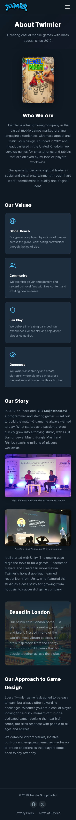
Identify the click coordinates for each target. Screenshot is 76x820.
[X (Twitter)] (42, 804)
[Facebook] (33, 804)
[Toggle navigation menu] (67, 7)
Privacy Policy (25, 813)
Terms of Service (49, 813)
